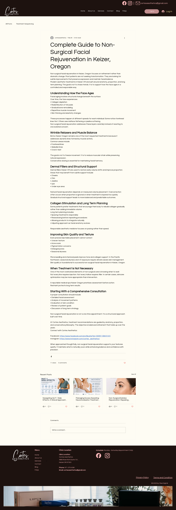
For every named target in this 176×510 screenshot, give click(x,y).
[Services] (46, 461)
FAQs (37, 470)
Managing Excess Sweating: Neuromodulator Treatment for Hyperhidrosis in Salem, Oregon (87, 399)
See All (133, 374)
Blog (36, 467)
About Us (38, 458)
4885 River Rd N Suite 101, (68, 459)
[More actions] (124, 38)
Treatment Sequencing (25, 24)
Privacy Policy (142, 477)
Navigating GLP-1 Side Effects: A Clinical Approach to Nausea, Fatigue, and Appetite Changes (54, 399)
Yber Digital (163, 483)
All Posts (9, 24)
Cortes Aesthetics (66, 457)
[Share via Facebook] (51, 357)
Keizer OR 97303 (65, 462)
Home (37, 455)
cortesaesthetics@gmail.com (154, 3)
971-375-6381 (70, 467)
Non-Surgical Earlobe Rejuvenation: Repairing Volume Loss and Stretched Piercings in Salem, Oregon (120, 399)
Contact (38, 464)
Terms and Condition (162, 478)
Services (38, 461)
